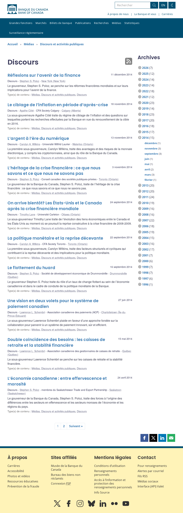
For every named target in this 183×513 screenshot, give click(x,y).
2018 (145, 114)
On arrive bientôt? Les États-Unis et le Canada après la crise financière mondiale (55, 206)
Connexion (61, 483)
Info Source (102, 492)
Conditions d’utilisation (109, 466)
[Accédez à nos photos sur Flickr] (114, 506)
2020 (145, 103)
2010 (145, 203)
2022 (145, 91)
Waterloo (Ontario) (82, 144)
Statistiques (131, 23)
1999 (145, 267)
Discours (82, 94)
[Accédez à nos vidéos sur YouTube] (125, 506)
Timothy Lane (27, 214)
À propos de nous (118, 14)
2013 (145, 185)
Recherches (101, 23)
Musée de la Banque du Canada (66, 468)
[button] (144, 438)
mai (147, 164)
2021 (145, 97)
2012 (145, 191)
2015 (145, 132)
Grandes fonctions (20, 23)
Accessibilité (16, 471)
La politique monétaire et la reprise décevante (55, 238)
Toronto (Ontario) (108, 179)
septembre (151, 153)
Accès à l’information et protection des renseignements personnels (113, 483)
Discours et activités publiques (62, 44)
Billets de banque (61, 23)
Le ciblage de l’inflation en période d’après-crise (58, 105)
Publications (83, 23)
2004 (145, 238)
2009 (145, 209)
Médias (116, 23)
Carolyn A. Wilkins (30, 144)
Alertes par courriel (151, 471)
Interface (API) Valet (151, 486)
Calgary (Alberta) (71, 110)
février (149, 179)
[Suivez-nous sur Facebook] (69, 506)
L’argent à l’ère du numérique (38, 138)
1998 (145, 273)
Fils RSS (143, 476)
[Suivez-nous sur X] (57, 506)
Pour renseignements (152, 466)
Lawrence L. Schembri (32, 312)
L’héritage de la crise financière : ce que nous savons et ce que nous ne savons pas (54, 170)
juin (147, 159)
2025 (145, 74)
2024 (145, 80)
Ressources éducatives (23, 481)
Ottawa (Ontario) (70, 214)
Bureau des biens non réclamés (65, 476)
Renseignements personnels (105, 473)
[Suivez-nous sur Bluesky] (92, 506)
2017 (145, 120)
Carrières (167, 14)
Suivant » (76, 426)
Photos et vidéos (19, 476)
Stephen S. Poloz (29, 81)
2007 (145, 220)
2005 (145, 232)
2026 (145, 68)
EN (163, 5)
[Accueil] (28, 9)
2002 (145, 249)
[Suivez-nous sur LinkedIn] (103, 506)
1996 (145, 284)
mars (148, 174)
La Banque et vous (145, 14)
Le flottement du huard (31, 268)
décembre (151, 143)
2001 (145, 255)
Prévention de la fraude (23, 486)
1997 (145, 279)
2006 (145, 226)
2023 (145, 85)
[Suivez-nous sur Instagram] (80, 506)
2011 (145, 197)
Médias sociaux (148, 481)
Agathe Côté (27, 110)
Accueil (13, 44)
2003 (145, 244)
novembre (151, 148)
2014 (145, 138)
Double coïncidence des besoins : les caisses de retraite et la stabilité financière (56, 342)
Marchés (41, 23)
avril (147, 169)
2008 (145, 215)
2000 (145, 261)
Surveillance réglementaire (26, 33)
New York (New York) (53, 81)
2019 (145, 109)
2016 (145, 126)
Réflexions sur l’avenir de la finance (44, 75)
